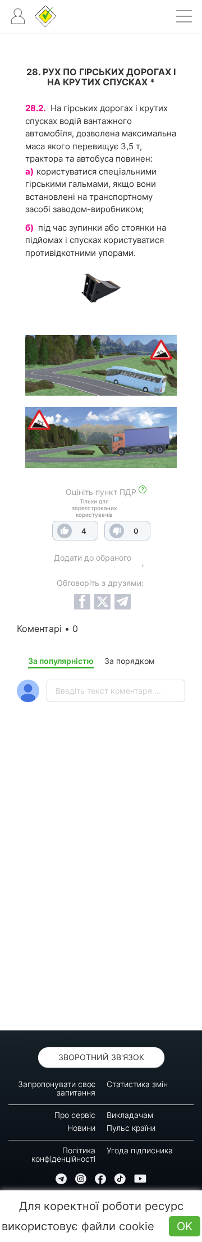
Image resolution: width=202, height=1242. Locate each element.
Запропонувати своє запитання (56, 1088)
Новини (81, 1128)
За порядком (129, 661)
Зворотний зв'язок (101, 1057)
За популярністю (61, 661)
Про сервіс (74, 1115)
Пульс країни (131, 1128)
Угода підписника (140, 1150)
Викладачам (130, 1115)
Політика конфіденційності (63, 1154)
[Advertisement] (101, 896)
